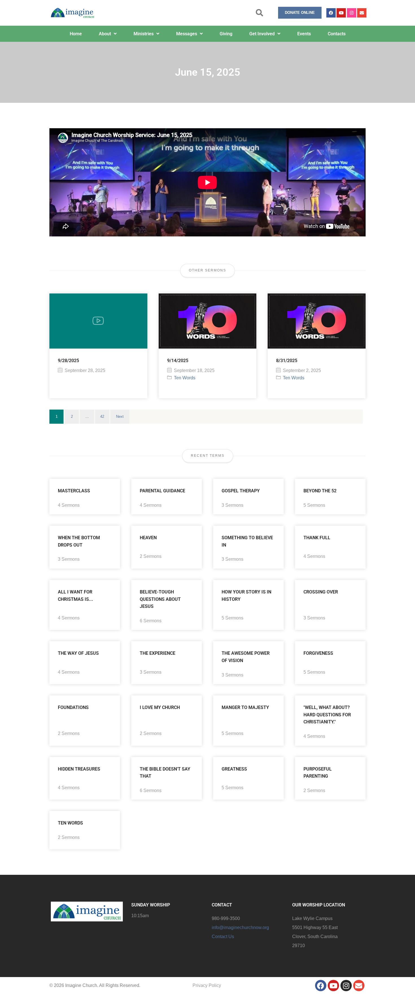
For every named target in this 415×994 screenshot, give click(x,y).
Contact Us (223, 936)
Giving (226, 33)
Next (120, 416)
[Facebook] (331, 13)
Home (76, 33)
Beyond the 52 (320, 490)
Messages (186, 33)
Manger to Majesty (245, 707)
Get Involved (262, 33)
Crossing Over (320, 592)
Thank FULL (316, 537)
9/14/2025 (177, 360)
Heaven (148, 537)
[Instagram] (351, 13)
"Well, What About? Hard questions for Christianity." (327, 715)
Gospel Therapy (241, 490)
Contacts (337, 33)
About (105, 33)
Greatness (234, 769)
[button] (259, 13)
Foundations (73, 707)
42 (102, 416)
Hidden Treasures (79, 769)
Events (304, 33)
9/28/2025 (68, 360)
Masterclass (74, 490)
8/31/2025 (286, 360)
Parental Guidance (162, 490)
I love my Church (160, 707)
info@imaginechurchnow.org (240, 927)
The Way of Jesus (78, 653)
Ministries (144, 33)
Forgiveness (318, 653)
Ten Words (184, 377)
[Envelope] (361, 13)
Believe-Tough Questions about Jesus (160, 599)
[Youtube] (341, 13)
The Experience (157, 653)
